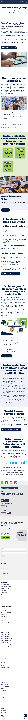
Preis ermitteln (6, 356)
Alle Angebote (3, 629)
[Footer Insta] (15, 482)
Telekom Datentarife (5, 642)
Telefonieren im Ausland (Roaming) (7, 673)
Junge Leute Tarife (4, 616)
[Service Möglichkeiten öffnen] (25, 715)
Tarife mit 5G (3, 618)
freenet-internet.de (4, 704)
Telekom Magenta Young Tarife (7, 638)
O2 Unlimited (3, 651)
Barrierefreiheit (3, 565)
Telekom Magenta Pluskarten (6, 640)
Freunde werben (4, 682)
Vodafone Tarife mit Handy (6, 644)
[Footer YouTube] (11, 482)
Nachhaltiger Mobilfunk (8, 47)
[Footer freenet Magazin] (2, 482)
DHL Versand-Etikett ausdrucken (10, 429)
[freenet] (23, 2)
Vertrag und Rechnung (5, 667)
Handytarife (3, 608)
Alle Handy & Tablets (5, 584)
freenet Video (3, 660)
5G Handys (3, 594)
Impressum (3, 568)
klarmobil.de (3, 697)
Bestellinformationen (5, 669)
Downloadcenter (4, 678)
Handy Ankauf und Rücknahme (7, 686)
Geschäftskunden (4, 561)
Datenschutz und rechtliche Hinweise (8, 570)
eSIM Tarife (3, 620)
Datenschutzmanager (5, 680)
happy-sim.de (3, 708)
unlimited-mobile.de (4, 706)
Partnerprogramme (4, 563)
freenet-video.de (4, 702)
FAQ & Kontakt (3, 671)
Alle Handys (3, 596)
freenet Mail (3, 695)
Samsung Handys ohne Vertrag (7, 586)
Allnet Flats (3, 614)
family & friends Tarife (5, 622)
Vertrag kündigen (4, 575)
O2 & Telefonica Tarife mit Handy (7, 648)
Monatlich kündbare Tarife (6, 612)
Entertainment (3, 688)
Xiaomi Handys (4, 590)
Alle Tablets (3, 598)
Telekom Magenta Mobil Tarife (6, 636)
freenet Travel (3, 624)
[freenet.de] (2, 2)
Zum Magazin (6, 537)
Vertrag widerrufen (5, 573)
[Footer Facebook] (6, 482)
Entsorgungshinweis (4, 684)
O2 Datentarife (3, 653)
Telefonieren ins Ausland (5, 676)
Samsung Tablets (4, 603)
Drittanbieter (3, 690)
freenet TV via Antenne (5, 658)
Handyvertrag (3, 610)
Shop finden (5, 210)
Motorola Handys (4, 592)
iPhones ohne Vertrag (5, 588)
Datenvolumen (3, 627)
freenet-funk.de (4, 699)
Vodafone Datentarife (5, 646)
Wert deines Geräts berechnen (9, 274)
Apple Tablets (3, 601)
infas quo (3, 42)
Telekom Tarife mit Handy (6, 634)
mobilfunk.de (3, 710)
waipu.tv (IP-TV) (4, 662)
